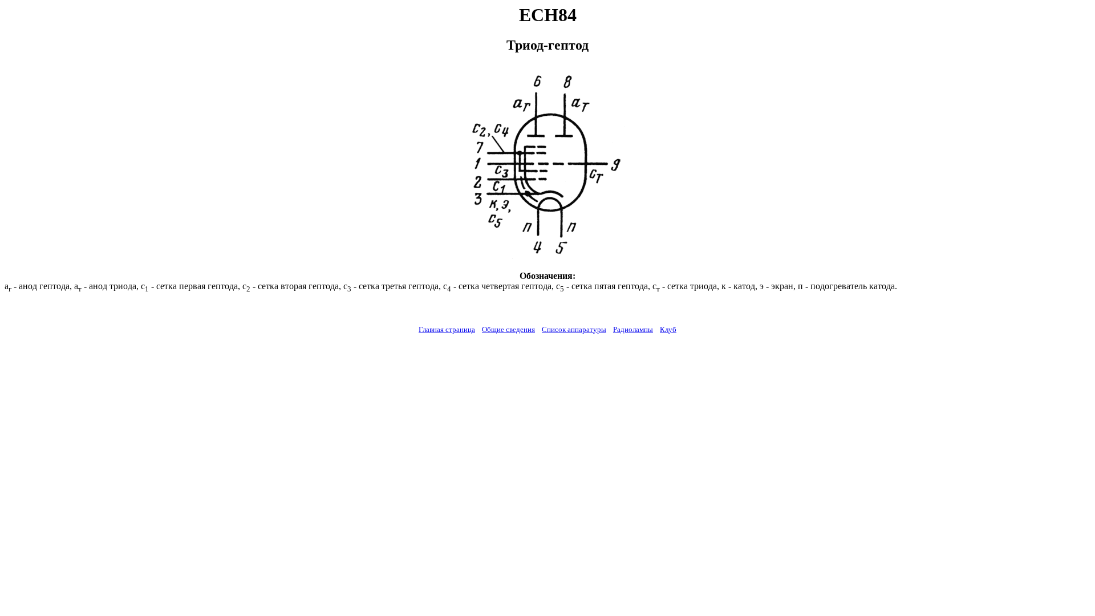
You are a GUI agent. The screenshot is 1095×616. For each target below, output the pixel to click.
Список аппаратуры (574, 329)
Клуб (668, 329)
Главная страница (447, 329)
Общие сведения (508, 329)
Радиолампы (633, 329)
